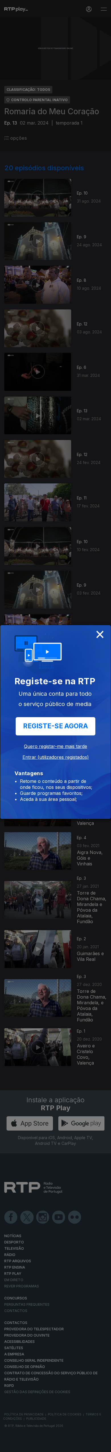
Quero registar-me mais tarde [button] (55, 746)
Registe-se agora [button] (55, 726)
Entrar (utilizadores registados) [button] (55, 757)
